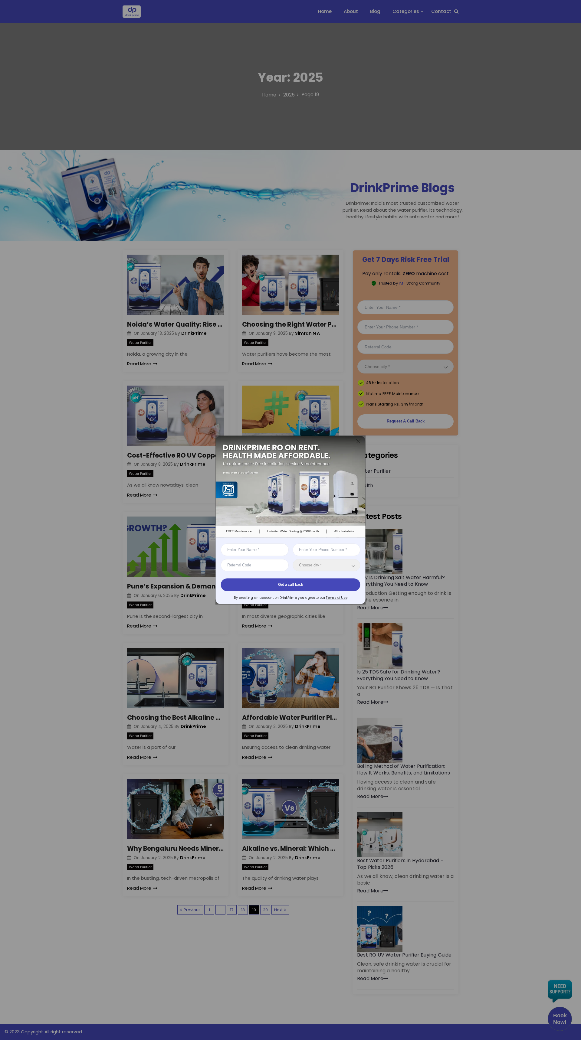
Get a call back (290, 584)
